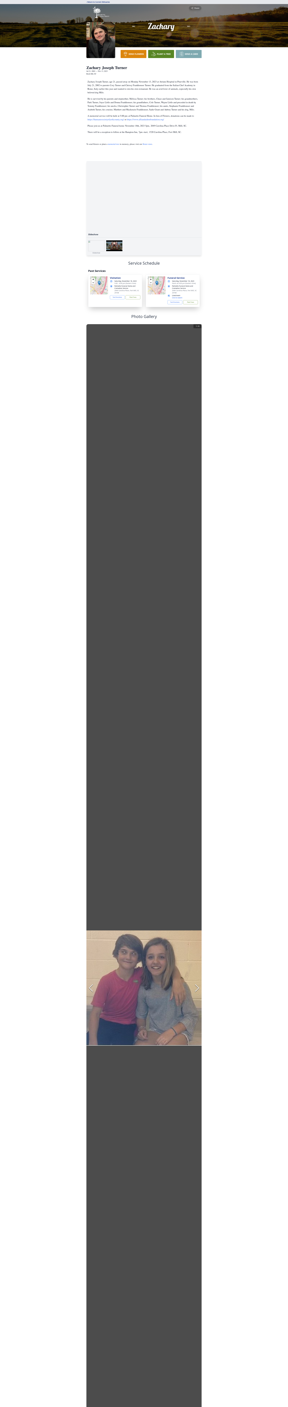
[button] (99, 283)
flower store (147, 144)
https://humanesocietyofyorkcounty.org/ (106, 119)
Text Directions (117, 297)
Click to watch (177, 298)
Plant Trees (132, 297)
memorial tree (113, 144)
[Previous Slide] (90, 988)
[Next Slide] (197, 988)
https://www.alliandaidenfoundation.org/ (145, 119)
